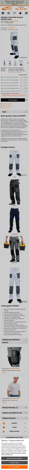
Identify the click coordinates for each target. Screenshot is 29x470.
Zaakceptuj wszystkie (14, 467)
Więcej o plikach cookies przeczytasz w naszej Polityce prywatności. (13, 453)
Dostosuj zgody (14, 462)
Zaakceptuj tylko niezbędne (14, 458)
